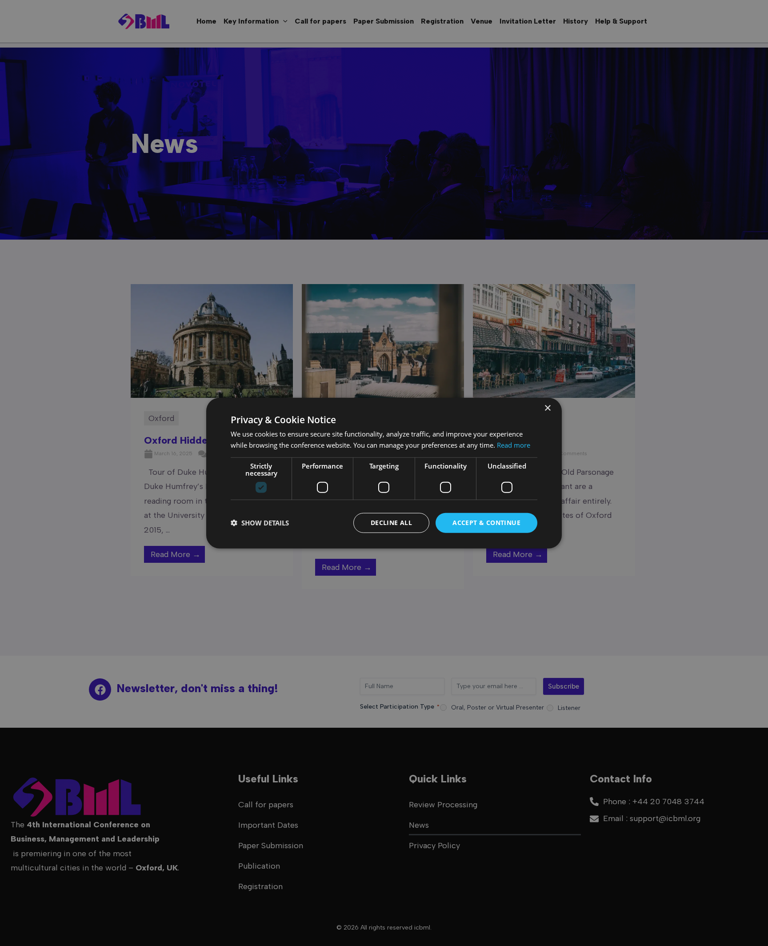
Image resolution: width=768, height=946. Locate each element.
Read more (513, 445)
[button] (260, 523)
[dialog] (384, 473)
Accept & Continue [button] (486, 522)
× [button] (547, 408)
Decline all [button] (391, 522)
